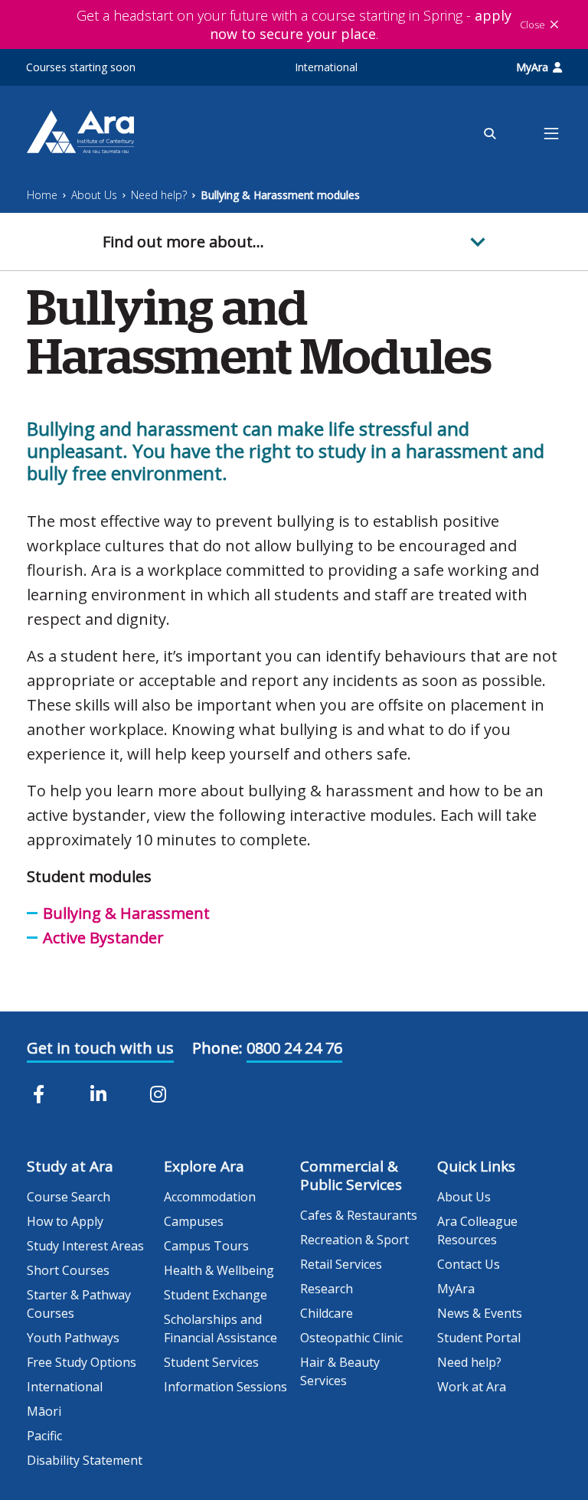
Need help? (159, 195)
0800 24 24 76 (294, 1048)
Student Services (211, 1362)
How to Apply (65, 1221)
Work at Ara (471, 1386)
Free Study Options (81, 1362)
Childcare (326, 1313)
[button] (294, 241)
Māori (44, 1411)
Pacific (44, 1435)
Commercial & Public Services (351, 1175)
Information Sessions (225, 1386)
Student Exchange (215, 1294)
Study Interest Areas (85, 1245)
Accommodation (210, 1196)
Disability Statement (84, 1460)
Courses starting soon (81, 67)
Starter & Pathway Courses (79, 1304)
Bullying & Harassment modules (280, 195)
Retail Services (341, 1264)
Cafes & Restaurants (358, 1215)
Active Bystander (103, 937)
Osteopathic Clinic (351, 1337)
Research (326, 1288)
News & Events (479, 1313)
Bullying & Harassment (126, 913)
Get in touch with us (100, 1048)
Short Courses (68, 1270)
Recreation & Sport (354, 1239)
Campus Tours (206, 1245)
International (326, 67)
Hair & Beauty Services (340, 1371)
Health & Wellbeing (219, 1270)
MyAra (532, 67)
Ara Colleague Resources (477, 1230)
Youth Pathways (73, 1337)
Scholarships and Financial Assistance (220, 1328)
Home (42, 195)
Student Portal (479, 1337)
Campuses (194, 1221)
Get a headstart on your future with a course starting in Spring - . (294, 24)
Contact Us (468, 1264)
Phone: (217, 1048)
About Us (94, 195)
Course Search (68, 1196)
